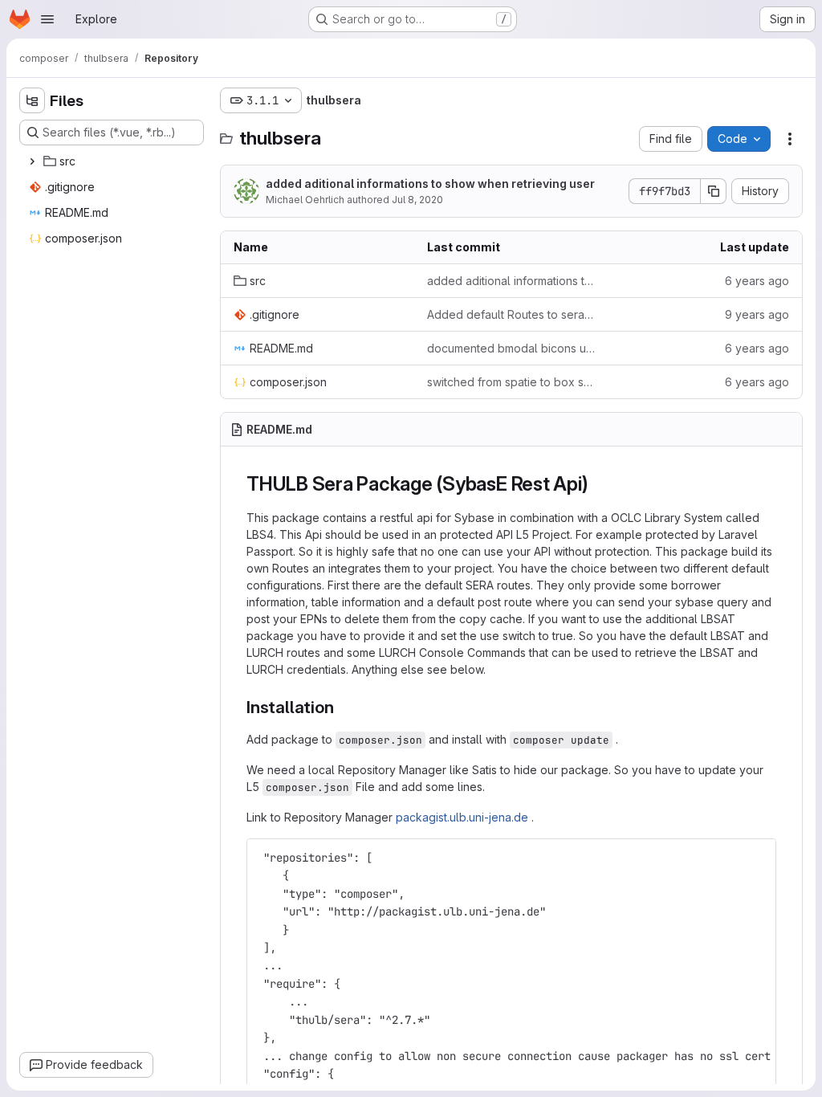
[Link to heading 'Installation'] (342, 707)
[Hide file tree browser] (32, 100)
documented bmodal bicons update (511, 348)
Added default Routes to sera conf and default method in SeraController (511, 314)
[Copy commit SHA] (713, 191)
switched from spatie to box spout (511, 382)
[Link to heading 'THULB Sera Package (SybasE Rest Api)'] (598, 483)
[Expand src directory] (32, 161)
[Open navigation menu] (47, 19)
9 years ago (757, 314)
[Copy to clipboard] (757, 858)
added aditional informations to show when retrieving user (430, 183)
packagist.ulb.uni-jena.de (462, 817)
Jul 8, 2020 (417, 200)
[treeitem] (113, 161)
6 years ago (757, 281)
